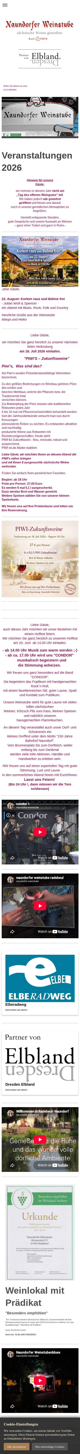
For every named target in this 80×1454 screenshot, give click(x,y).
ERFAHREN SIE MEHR (16, 1010)
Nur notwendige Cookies (49, 1446)
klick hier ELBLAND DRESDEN (20, 1334)
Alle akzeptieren (16, 1446)
